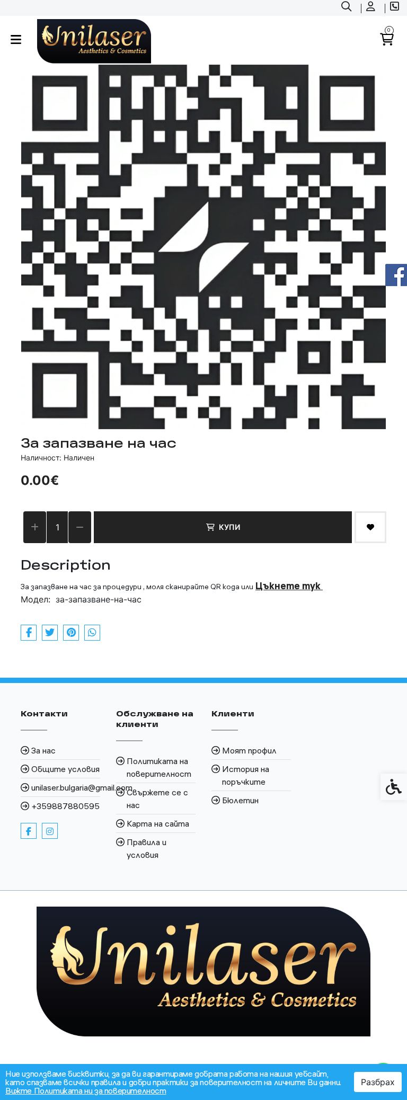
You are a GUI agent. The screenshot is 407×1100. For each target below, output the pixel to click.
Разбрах (378, 1082)
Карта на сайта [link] (158, 823)
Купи (229, 526)
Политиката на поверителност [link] (159, 767)
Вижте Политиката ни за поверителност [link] (85, 1090)
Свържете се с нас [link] (157, 798)
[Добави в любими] (370, 527)
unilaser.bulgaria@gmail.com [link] (65, 787)
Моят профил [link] (249, 750)
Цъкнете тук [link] (289, 586)
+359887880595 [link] (65, 806)
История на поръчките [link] (245, 775)
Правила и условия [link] (146, 848)
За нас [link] (43, 750)
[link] (347, 8)
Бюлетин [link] (240, 800)
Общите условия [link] (65, 769)
